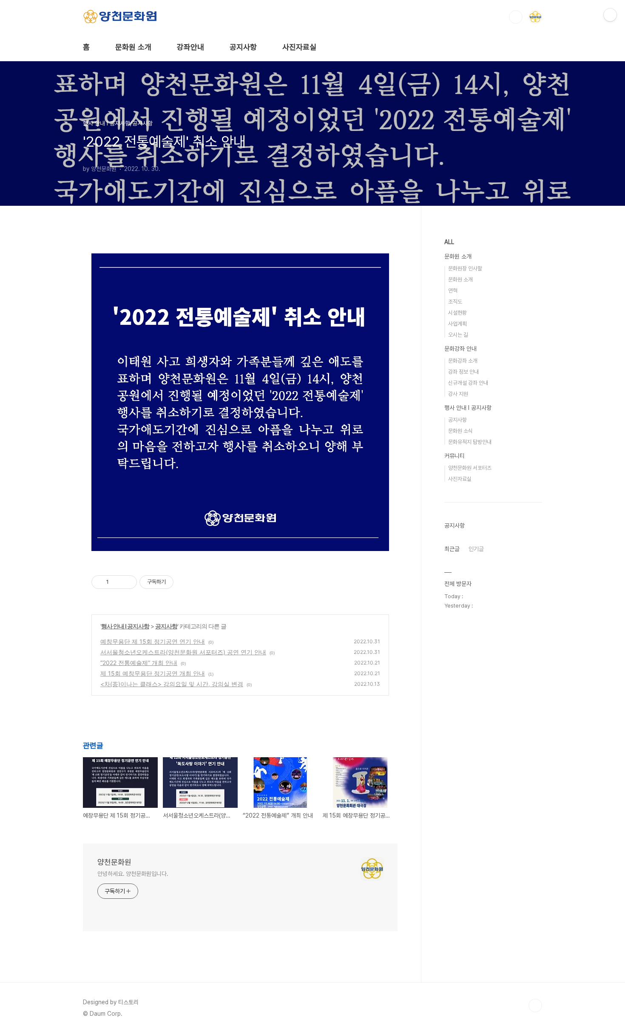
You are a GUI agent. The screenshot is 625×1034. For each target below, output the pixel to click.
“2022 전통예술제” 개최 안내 (138, 662)
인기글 (476, 548)
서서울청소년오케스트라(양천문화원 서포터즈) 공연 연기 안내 (183, 652)
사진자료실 (299, 47)
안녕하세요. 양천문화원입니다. (132, 873)
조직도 (455, 301)
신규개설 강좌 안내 (468, 383)
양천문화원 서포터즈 (469, 468)
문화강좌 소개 (462, 361)
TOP (535, 1005)
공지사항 (243, 47)
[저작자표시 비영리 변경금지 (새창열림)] (184, 582)
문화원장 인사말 (465, 268)
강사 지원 (458, 394)
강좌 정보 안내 (463, 372)
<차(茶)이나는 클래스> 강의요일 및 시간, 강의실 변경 (171, 683)
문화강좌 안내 (460, 348)
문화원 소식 (460, 431)
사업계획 (457, 324)
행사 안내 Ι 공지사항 (125, 626)
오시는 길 (458, 335)
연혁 (452, 290)
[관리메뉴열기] (610, 15)
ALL (449, 242)
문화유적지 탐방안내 (469, 442)
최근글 (452, 548)
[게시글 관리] (127, 582)
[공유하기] (116, 582)
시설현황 (457, 313)
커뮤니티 (454, 455)
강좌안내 (190, 47)
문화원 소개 (133, 47)
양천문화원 (114, 862)
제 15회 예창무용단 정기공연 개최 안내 (152, 673)
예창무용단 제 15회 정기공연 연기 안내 (152, 641)
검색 (515, 17)
